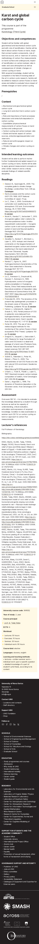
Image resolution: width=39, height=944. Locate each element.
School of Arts (9, 749)
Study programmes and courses (16, 761)
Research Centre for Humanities (16, 814)
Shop (5, 716)
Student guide (9, 779)
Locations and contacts (12, 703)
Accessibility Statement (13, 879)
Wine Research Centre (13, 811)
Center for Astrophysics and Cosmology (20, 801)
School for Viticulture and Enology (17, 746)
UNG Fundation (9, 713)
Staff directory (9, 705)
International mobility (12, 771)
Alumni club (8, 844)
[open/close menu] (35, 2)
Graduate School (8, 7)
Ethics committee (10, 872)
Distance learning (10, 774)
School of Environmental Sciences (17, 736)
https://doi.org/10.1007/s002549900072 (20, 211)
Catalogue (9, 191)
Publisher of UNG (11, 867)
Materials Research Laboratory (16, 796)
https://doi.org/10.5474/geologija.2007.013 (21, 271)
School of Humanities (12, 744)
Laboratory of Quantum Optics (16, 799)
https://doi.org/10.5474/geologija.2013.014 (21, 234)
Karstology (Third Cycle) (14, 32)
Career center (9, 776)
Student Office (9, 837)
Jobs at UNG (9, 869)
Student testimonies (11, 769)
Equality (7, 852)
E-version (9, 214)
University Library (11, 839)
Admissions (8, 764)
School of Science (11, 741)
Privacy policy (9, 877)
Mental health (9, 849)
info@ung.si (6, 694)
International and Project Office (16, 842)
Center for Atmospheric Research (17, 804)
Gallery (6, 874)
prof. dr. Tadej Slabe (12, 623)
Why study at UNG (11, 766)
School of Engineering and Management (20, 739)
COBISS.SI (31, 464)
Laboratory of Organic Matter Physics (19, 794)
